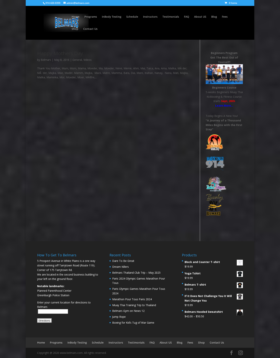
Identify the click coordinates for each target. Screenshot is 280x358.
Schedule (132, 16)
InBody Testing (111, 16)
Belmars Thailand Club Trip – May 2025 (136, 272)
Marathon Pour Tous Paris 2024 (132, 299)
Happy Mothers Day (60, 53)
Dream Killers (120, 266)
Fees (225, 16)
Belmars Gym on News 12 (128, 311)
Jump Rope (119, 316)
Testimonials (170, 16)
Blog (214, 16)
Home (75, 16)
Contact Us (90, 29)
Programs (90, 16)
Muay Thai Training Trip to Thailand (134, 305)
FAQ (186, 16)
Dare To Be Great (123, 261)
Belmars (46, 60)
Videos (87, 60)
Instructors (150, 16)
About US (200, 16)
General (77, 60)
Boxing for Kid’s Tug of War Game (133, 322)
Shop (75, 29)
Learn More (223, 105)
